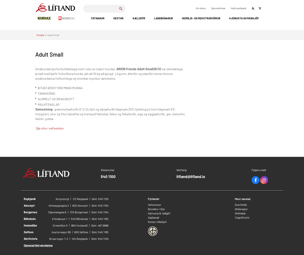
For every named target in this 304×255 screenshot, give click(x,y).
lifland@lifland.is (191, 176)
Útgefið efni (242, 217)
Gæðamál (153, 217)
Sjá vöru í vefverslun (49, 128)
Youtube (264, 180)
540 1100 (108, 176)
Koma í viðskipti (157, 222)
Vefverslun (154, 204)
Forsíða (40, 35)
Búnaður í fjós (156, 209)
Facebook (256, 180)
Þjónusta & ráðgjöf (159, 213)
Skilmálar (240, 213)
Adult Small (53, 35)
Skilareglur (241, 209)
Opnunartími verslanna (38, 245)
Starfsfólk (241, 204)
